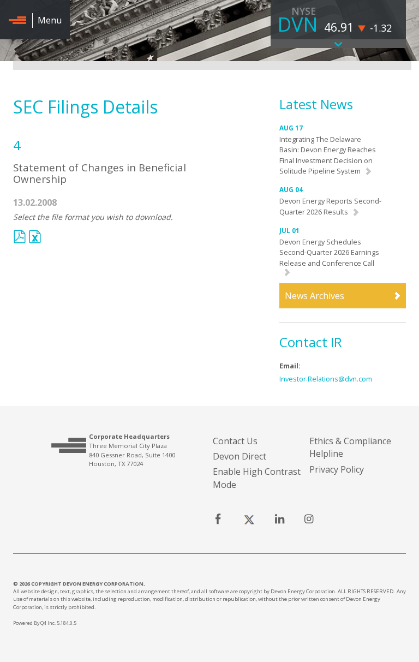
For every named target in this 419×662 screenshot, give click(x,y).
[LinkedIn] (279, 520)
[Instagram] (308, 520)
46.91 (339, 27)
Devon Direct (239, 456)
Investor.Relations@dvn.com (325, 379)
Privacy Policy (336, 469)
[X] (249, 520)
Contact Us (235, 441)
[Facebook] (218, 520)
